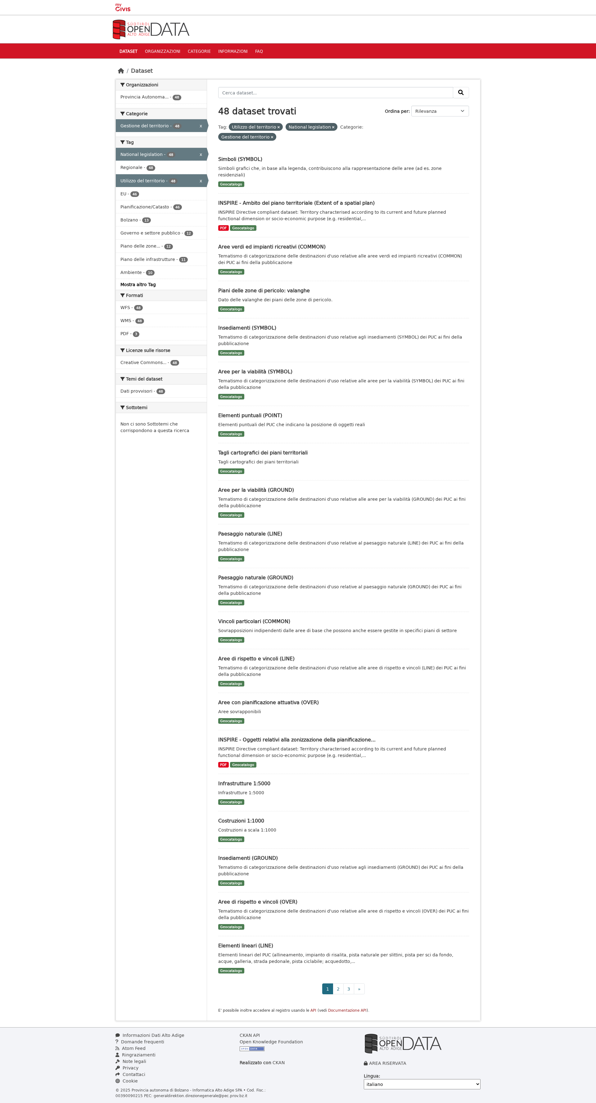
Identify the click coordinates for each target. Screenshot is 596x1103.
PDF (223, 228)
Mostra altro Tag (138, 284)
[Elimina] (279, 127)
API (313, 1010)
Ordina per (397, 111)
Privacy (129, 1067)
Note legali (133, 1061)
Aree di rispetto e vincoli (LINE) (256, 658)
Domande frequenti (142, 1041)
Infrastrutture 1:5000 (244, 783)
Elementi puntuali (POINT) (250, 415)
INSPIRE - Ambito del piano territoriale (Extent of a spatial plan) (296, 203)
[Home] (121, 70)
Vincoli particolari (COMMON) (254, 621)
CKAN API (250, 1035)
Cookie (129, 1081)
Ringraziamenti (138, 1054)
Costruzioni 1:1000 (241, 820)
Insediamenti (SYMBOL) (247, 327)
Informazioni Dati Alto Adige (152, 1035)
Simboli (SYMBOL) (240, 159)
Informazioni (233, 51)
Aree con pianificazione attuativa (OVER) (268, 702)
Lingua (371, 1076)
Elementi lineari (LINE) (245, 945)
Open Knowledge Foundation (271, 1041)
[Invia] (461, 92)
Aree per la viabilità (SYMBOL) (255, 371)
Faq (259, 51)
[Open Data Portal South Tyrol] (151, 28)
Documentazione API (347, 1010)
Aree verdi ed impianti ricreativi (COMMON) (272, 246)
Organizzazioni (162, 51)
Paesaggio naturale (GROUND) (255, 577)
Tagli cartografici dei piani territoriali (263, 452)
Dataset (129, 51)
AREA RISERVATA (387, 1063)
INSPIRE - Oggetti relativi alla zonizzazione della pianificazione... (297, 739)
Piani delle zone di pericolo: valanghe (264, 290)
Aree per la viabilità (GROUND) (256, 490)
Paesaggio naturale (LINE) (250, 533)
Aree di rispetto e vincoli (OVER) (257, 901)
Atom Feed (133, 1048)
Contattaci (133, 1074)
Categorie (199, 51)
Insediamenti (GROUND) (248, 858)
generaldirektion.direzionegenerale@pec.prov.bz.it (200, 1095)
